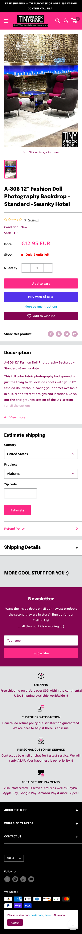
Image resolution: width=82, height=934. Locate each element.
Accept (15, 922)
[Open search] (57, 20)
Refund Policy (14, 528)
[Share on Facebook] (51, 334)
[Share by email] (75, 334)
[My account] (66, 20)
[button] (41, 316)
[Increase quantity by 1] (48, 268)
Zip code (10, 484)
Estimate (17, 510)
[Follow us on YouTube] (31, 879)
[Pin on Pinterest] (59, 334)
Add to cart (41, 283)
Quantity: (11, 268)
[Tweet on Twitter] (67, 334)
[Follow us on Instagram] (15, 879)
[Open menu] (6, 21)
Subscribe (41, 653)
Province (10, 464)
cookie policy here (40, 915)
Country (10, 444)
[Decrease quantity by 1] (25, 268)
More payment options (41, 306)
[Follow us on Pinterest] (23, 879)
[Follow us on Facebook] (7, 879)
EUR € (10, 858)
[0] (74, 20)
